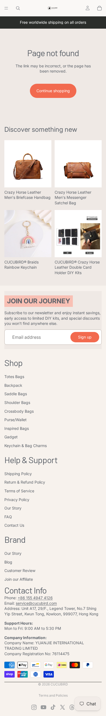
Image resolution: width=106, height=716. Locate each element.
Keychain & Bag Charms (25, 445)
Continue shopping (53, 90)
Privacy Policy (16, 499)
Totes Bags (14, 376)
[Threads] (72, 707)
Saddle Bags (15, 393)
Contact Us (14, 525)
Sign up (85, 337)
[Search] (18, 8)
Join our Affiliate (18, 579)
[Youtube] (43, 707)
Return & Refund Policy (24, 482)
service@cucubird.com (36, 603)
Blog (8, 562)
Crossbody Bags (19, 411)
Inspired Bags (16, 428)
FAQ (8, 516)
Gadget (11, 437)
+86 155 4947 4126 (35, 597)
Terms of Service (19, 491)
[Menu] (6, 8)
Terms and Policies (53, 695)
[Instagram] (34, 707)
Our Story (12, 508)
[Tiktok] (53, 707)
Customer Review (19, 570)
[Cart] (99, 8)
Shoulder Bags (17, 402)
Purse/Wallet (15, 419)
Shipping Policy (18, 473)
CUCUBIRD (59, 684)
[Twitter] (62, 707)
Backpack (13, 385)
